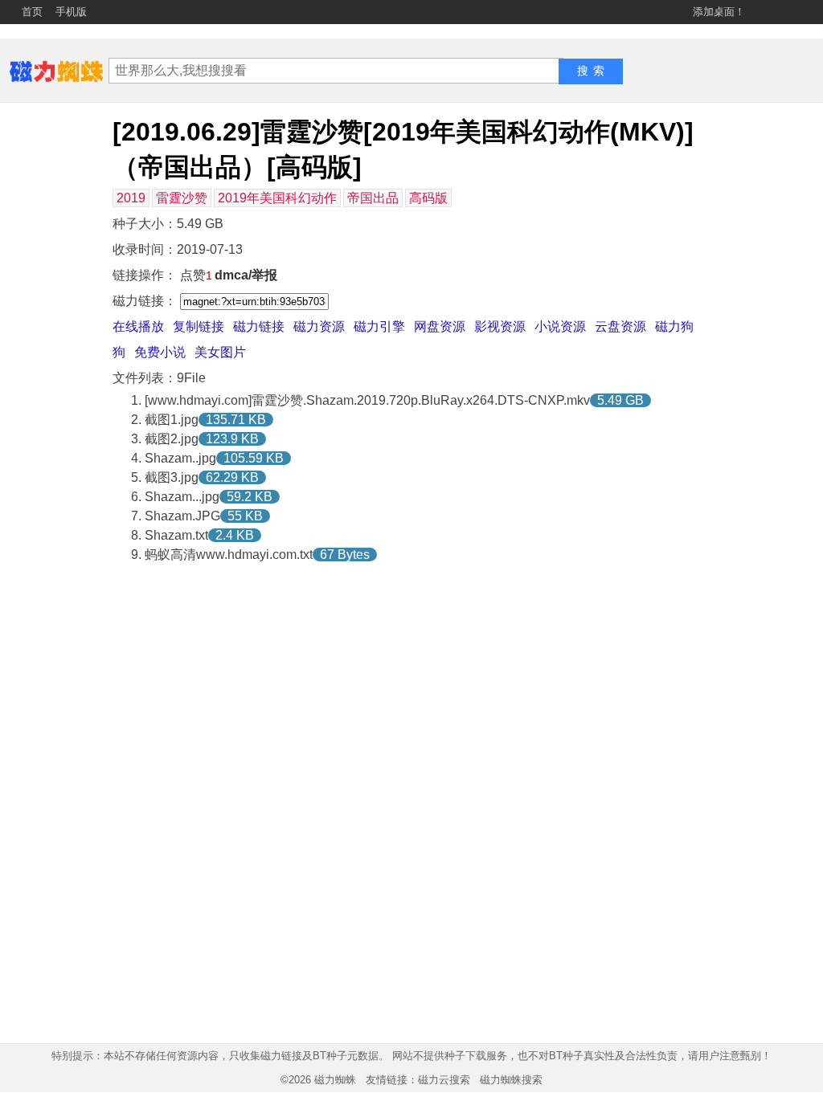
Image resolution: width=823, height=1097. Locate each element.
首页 (32, 12)
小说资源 (560, 326)
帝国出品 (373, 198)
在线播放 (138, 326)
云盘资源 (620, 326)
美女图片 (220, 352)
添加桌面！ (719, 12)
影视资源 (500, 326)
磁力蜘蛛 (335, 1080)
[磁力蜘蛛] (56, 70)
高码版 (428, 198)
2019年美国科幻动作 (277, 198)
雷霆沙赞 (181, 198)
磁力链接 (259, 326)
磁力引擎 (379, 326)
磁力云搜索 (444, 1080)
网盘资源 (439, 326)
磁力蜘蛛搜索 (511, 1080)
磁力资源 (319, 326)
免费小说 (160, 352)
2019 (131, 198)
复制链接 (198, 326)
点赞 (196, 275)
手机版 (71, 12)
